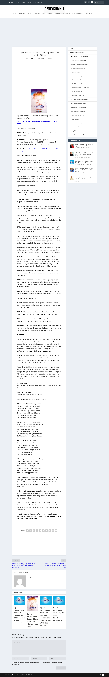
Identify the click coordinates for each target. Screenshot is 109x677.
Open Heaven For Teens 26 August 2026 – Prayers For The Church (84, 162)
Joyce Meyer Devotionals (79, 107)
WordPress (31, 674)
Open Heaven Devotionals (79, 60)
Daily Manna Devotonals (79, 103)
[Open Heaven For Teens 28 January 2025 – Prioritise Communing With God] (46, 600)
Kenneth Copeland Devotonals (80, 87)
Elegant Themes (16, 674)
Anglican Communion (78, 95)
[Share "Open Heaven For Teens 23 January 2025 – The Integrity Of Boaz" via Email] (52, 530)
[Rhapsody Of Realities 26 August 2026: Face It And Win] (72, 178)
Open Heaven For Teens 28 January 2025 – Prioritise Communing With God (46, 615)
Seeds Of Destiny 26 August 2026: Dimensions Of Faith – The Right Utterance (84, 170)
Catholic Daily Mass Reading (80, 99)
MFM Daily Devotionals (78, 111)
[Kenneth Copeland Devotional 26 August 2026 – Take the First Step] (72, 146)
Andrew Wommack (77, 91)
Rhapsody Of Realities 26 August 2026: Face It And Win (84, 177)
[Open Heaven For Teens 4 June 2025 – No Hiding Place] (32, 603)
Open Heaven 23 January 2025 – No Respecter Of (41, 149)
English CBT (75, 131)
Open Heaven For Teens (44, 58)
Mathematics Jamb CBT (78, 135)
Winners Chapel (76, 80)
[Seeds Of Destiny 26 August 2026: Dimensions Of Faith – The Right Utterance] (72, 170)
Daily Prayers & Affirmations (80, 56)
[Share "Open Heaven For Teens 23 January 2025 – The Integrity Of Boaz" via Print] (56, 530)
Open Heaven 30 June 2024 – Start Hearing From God (29, 2)
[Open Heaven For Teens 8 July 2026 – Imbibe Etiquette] (59, 600)
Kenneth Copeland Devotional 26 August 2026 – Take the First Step (84, 145)
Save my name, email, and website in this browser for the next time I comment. (37, 663)
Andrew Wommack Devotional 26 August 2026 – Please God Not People (84, 154)
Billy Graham (75, 119)
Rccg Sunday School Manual (62, 13)
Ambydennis (31, 577)
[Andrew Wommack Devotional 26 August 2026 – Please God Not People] (72, 154)
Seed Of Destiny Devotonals (80, 84)
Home (14, 13)
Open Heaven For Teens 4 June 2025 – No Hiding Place (32, 619)
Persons (20, 151)
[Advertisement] (53, 32)
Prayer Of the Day (77, 123)
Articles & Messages (77, 76)
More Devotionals (77, 13)
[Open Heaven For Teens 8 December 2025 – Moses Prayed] (19, 600)
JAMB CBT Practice (90, 13)
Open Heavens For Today (25, 13)
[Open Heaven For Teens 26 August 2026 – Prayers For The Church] (72, 162)
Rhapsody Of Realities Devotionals (44, 13)
